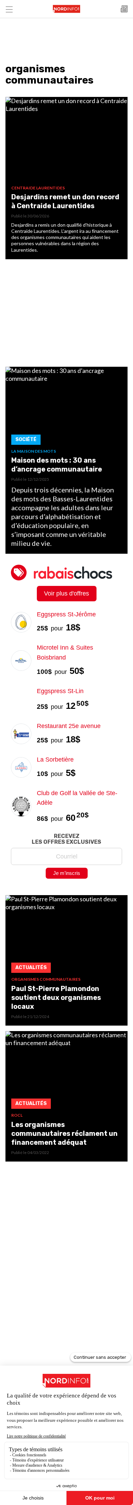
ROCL (17, 1115)
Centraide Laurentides (38, 187)
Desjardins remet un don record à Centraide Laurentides (65, 201)
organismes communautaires (45, 979)
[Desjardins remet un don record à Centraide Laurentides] (66, 141)
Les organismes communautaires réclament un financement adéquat (64, 1133)
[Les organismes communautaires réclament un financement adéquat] (66, 1072)
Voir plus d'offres (66, 593)
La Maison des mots (33, 451)
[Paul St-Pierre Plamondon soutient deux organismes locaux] (66, 936)
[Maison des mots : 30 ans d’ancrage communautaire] (66, 408)
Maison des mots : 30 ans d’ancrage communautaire (56, 464)
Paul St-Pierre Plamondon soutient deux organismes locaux (56, 997)
